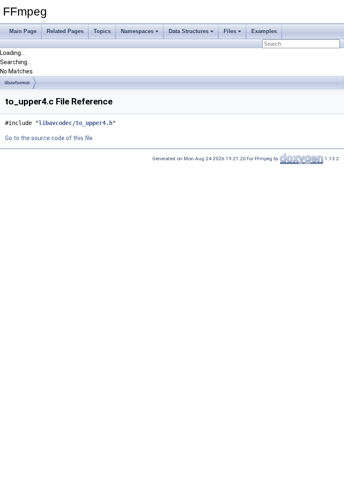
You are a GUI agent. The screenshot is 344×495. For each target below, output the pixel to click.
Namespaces (137, 31)
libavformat (17, 82)
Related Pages (65, 31)
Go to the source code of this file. (49, 138)
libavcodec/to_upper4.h (75, 123)
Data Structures (188, 31)
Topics (102, 31)
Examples (264, 31)
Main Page (22, 31)
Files (230, 31)
